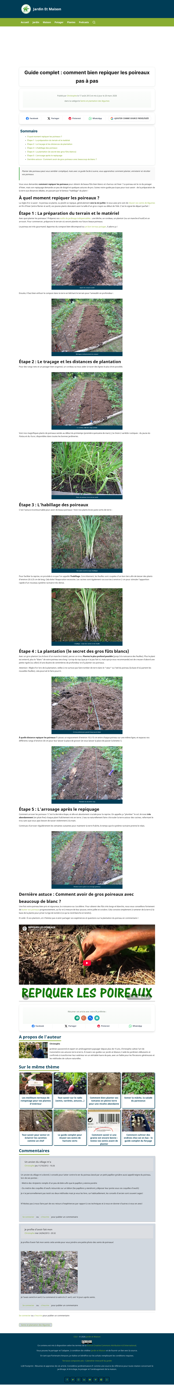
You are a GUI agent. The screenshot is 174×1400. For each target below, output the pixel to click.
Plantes (71, 22)
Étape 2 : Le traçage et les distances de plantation (49, 144)
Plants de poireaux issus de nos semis (87, 497)
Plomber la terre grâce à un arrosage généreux (87, 886)
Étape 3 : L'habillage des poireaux (42, 148)
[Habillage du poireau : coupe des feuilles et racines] (87, 614)
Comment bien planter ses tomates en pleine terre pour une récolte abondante (104, 1100)
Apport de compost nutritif (87, 287)
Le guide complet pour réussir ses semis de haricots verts (70, 1137)
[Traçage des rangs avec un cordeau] (87, 398)
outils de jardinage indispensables (75, 218)
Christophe (72, 95)
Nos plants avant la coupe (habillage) (87, 571)
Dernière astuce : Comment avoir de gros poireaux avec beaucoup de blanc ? (62, 159)
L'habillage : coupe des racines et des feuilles (87, 643)
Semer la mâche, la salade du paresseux (138, 1099)
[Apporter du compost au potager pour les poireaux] (87, 258)
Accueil (25, 22)
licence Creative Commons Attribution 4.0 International (111, 1345)
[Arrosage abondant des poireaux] (87, 857)
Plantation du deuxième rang (87, 801)
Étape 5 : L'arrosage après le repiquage (44, 155)
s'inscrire (45, 1217)
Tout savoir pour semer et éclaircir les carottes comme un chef (35, 1137)
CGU (76, 1336)
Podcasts (84, 22)
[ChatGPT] (77, 1018)
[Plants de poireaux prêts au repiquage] (87, 468)
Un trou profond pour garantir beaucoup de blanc (87, 732)
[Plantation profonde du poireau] (87, 703)
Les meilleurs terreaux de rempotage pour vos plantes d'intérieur (36, 1100)
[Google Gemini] (90, 1018)
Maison (47, 22)
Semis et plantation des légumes (94, 101)
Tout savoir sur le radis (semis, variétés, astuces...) (69, 1099)
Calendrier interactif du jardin (98, 1360)
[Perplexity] (97, 1018)
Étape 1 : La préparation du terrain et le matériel (48, 140)
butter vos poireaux (30, 909)
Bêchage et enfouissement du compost (87, 354)
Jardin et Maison (47, 9)
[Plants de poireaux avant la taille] (87, 541)
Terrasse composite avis (73, 1360)
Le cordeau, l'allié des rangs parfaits (87, 427)
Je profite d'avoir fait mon (38, 1229)
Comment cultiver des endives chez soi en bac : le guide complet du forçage (138, 1137)
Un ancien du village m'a (38, 1161)
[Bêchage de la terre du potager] (87, 325)
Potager (59, 22)
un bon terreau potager (95, 226)
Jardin (36, 22)
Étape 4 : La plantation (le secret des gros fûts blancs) (51, 151)
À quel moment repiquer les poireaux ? (44, 136)
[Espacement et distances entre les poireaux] (87, 772)
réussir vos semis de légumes (142, 203)
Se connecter (28, 1217)
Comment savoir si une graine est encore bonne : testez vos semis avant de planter (104, 1139)
